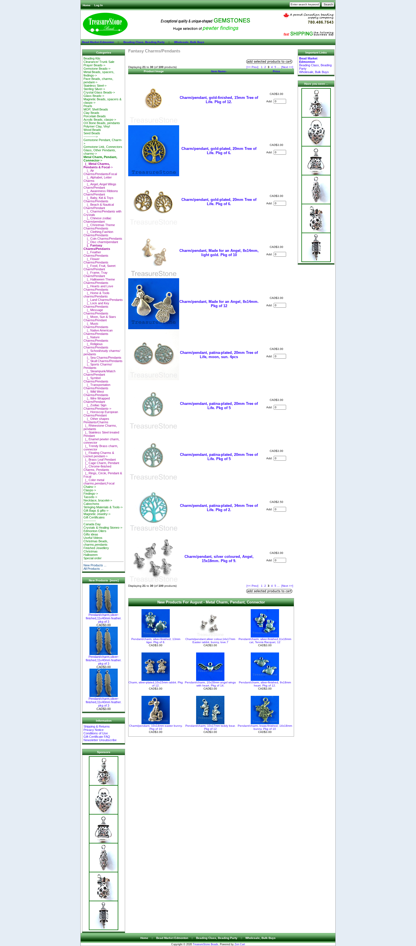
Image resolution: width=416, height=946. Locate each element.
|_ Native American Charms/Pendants (98, 332)
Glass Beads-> (93, 95)
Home (87, 5)
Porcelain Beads (94, 116)
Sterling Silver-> (94, 89)
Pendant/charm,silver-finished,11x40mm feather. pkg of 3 (103, 618)
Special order (92, 558)
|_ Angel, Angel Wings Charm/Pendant (99, 185)
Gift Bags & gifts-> (95, 510)
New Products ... (94, 565)
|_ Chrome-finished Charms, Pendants (97, 468)
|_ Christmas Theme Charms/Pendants (99, 226)
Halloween (90, 554)
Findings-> (90, 493)
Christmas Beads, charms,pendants (95, 542)
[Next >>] (287, 67)
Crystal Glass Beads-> (99, 92)
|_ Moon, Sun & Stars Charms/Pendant (99, 318)
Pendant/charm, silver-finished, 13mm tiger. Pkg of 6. (155, 640)
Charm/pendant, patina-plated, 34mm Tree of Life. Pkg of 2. (219, 507)
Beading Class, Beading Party (144, 42)
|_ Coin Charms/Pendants (102, 238)
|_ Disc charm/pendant (100, 242)
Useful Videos (92, 537)
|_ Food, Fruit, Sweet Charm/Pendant (99, 267)
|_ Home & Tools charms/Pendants (96, 294)
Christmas (90, 551)
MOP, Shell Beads (95, 109)
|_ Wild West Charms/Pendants (95, 393)
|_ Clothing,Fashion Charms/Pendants (98, 233)
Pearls (87, 106)
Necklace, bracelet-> (97, 500)
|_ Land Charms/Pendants (103, 299)
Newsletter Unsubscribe (100, 740)
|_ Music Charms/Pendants (95, 325)
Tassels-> (90, 497)
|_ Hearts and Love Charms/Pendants (98, 287)
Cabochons (91, 503)
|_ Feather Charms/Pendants (95, 253)
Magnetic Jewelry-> (96, 514)
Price (276, 71)
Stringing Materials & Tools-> (103, 507)
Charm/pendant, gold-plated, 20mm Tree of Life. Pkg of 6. (218, 150)
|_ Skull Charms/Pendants (103, 361)
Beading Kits (91, 58)
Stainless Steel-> (94, 85)
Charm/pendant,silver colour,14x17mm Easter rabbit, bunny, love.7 (210, 640)
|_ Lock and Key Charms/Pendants (96, 304)
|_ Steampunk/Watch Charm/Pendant (99, 372)
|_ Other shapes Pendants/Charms (96, 420)
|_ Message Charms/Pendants (95, 311)
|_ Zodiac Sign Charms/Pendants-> (97, 406)
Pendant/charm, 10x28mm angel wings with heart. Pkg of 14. (210, 684)
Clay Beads (91, 112)
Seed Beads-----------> (91, 134)
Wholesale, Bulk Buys (189, 42)
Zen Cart (240, 944)
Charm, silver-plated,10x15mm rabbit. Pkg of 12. (155, 684)
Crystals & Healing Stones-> (102, 527)
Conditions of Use (95, 733)
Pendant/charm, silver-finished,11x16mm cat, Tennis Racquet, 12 (265, 640)
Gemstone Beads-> (96, 68)
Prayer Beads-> (94, 65)
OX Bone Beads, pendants (101, 123)
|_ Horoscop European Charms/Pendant (100, 413)
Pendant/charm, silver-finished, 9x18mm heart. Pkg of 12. (265, 684)
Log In (98, 5)
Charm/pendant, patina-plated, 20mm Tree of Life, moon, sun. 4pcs (219, 354)
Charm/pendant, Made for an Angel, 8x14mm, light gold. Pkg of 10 (219, 252)
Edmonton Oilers (94, 531)
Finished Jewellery (96, 548)
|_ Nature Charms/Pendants (95, 338)
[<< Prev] (252, 67)
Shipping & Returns (96, 726)
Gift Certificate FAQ (96, 736)
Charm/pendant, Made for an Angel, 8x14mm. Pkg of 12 (219, 303)
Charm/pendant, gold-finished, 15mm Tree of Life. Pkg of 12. (219, 99)
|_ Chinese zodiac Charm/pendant (97, 219)
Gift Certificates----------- (94, 519)
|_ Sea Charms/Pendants (102, 357)
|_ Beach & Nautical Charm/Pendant (98, 206)
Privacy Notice (93, 730)
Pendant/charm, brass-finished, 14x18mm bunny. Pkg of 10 (265, 727)
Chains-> (89, 486)
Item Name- (219, 71)
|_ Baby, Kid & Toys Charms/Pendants (98, 199)
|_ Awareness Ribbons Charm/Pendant (100, 192)
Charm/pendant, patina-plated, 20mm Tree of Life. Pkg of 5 (219, 405)
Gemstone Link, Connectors (102, 146)
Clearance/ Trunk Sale (98, 61)
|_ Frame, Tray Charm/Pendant (95, 274)
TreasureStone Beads (205, 944)
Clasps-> (89, 490)
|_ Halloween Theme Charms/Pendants (99, 281)
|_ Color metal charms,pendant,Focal (98, 481)
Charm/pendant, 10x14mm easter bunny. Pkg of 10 (156, 727)
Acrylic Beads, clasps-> (99, 119)
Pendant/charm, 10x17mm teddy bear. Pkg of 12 (210, 727)
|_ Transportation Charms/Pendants (96, 386)
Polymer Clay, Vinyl (96, 126)
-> (100, 158)
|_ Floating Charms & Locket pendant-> (98, 454)
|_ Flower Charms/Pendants (95, 260)
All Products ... (93, 568)
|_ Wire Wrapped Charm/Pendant (96, 400)
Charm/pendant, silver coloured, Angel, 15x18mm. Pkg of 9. (219, 558)
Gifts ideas (90, 534)
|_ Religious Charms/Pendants (95, 345)
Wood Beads (92, 129)
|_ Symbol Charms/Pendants (95, 379)
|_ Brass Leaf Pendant (99, 459)
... (278, 67)
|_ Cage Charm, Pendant (101, 463)
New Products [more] (104, 580)
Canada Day (92, 524)
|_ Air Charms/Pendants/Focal (100, 172)
